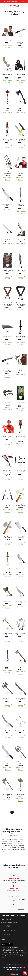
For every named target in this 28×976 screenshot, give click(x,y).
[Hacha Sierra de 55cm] (7, 31)
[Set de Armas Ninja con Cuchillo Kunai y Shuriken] (21, 460)
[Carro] (25, 6)
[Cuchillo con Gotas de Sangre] (7, 752)
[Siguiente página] (20, 812)
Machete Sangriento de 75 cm (20, 699)
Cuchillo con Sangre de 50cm (20, 172)
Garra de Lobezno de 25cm (7, 75)
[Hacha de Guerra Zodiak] (7, 784)
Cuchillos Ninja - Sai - (20, 730)
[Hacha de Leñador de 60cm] (21, 656)
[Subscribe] (26, 919)
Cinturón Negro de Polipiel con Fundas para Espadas (20, 304)
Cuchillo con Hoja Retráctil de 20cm (20, 337)
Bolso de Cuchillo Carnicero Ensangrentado (7, 471)
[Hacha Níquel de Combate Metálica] (21, 494)
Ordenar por (23, 20)
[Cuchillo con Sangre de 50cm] (21, 162)
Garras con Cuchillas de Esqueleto (7, 172)
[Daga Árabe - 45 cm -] (7, 721)
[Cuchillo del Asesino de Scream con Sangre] (21, 31)
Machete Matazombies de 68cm (20, 206)
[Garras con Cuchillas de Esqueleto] (7, 162)
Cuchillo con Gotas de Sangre (7, 762)
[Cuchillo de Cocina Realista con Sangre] (21, 260)
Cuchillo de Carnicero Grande (20, 602)
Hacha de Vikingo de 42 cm (20, 369)
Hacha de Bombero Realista (7, 437)
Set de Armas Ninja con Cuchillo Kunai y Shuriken (20, 471)
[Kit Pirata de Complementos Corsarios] (7, 392)
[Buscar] (22, 6)
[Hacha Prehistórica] (21, 784)
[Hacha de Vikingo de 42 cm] (21, 359)
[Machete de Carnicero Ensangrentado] (21, 526)
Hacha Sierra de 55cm (7, 41)
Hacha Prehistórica (20, 794)
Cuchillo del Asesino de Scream (20, 75)
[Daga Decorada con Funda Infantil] (21, 129)
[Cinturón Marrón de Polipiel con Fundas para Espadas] (7, 293)
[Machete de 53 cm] (7, 656)
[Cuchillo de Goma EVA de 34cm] (7, 228)
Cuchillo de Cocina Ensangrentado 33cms (20, 238)
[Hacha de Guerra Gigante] (21, 752)
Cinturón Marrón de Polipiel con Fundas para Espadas (7, 304)
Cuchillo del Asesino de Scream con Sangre (20, 42)
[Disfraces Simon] (14, 6)
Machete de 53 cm (7, 666)
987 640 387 (21, 909)
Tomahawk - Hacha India (7, 634)
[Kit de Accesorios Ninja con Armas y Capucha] (21, 426)
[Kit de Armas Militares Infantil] (7, 260)
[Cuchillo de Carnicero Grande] (21, 591)
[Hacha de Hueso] (7, 591)
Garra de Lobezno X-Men (7, 337)
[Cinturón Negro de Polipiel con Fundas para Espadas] (21, 293)
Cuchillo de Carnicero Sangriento (7, 205)
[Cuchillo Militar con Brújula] (21, 392)
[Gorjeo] (6, 926)
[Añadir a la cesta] (7, 35)
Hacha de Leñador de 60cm (20, 666)
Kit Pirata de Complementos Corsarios (7, 404)
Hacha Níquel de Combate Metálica (20, 504)
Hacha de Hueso (7, 601)
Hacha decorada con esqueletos (7, 699)
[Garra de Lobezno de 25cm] (7, 64)
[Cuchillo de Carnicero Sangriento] (7, 194)
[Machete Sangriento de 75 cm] (21, 688)
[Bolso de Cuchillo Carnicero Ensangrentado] (7, 460)
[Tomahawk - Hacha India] (7, 623)
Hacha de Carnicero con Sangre (20, 569)
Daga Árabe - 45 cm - (7, 730)
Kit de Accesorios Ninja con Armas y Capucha (20, 438)
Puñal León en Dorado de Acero (7, 569)
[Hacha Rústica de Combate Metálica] (7, 526)
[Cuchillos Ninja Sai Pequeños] (7, 494)
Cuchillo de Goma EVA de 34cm (7, 238)
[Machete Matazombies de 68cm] (21, 194)
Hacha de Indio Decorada (7, 107)
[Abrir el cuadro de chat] (25, 973)
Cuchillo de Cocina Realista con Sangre (20, 271)
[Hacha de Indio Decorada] (7, 97)
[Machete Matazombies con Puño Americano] (7, 359)
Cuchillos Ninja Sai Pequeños (7, 504)
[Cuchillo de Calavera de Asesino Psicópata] (7, 129)
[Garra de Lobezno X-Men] (7, 326)
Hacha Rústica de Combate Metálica (7, 537)
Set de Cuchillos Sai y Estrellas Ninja (20, 634)
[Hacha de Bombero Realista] (7, 426)
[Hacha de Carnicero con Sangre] (21, 558)
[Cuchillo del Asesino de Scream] (21, 64)
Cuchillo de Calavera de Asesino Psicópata (7, 140)
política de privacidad (12, 922)
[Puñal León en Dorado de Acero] (7, 558)
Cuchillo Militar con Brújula (20, 403)
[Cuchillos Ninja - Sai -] (21, 721)
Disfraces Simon (18, 964)
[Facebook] (3, 926)
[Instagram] (9, 926)
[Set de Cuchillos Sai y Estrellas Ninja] (21, 623)
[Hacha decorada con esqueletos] (7, 688)
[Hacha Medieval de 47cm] (21, 97)
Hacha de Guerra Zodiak (7, 795)
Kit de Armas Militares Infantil (7, 271)
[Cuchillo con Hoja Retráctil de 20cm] (21, 326)
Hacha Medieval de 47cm (20, 107)
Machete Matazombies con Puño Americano (7, 370)
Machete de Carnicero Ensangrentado (20, 537)
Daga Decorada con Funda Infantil (20, 140)
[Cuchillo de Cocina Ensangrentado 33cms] (21, 228)
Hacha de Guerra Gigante (20, 762)
